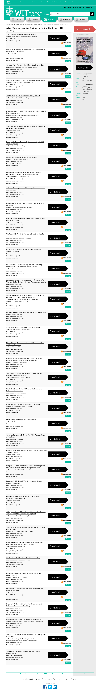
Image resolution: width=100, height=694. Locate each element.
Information (66, 20)
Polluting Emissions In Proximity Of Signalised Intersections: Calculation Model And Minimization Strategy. (24, 543)
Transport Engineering (37, 24)
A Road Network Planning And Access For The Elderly (23, 404)
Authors (82, 20)
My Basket (67, 8)
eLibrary (50, 20)
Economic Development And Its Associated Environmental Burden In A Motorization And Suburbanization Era (24, 359)
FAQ (45, 674)
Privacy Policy (69, 679)
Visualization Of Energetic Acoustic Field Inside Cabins (23, 651)
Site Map (75, 679)
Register (75, 8)
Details (68, 46)
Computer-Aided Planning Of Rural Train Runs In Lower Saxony (26, 65)
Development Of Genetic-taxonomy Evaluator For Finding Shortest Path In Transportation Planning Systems (24, 266)
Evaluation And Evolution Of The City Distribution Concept (24, 481)
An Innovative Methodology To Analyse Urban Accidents (23, 619)
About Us (23, 674)
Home (7, 24)
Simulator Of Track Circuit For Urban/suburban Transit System (25, 80)
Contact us (88, 8)
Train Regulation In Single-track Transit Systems (21, 34)
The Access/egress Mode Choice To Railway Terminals (23, 96)
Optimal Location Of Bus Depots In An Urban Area (21, 157)
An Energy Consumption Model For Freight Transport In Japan (25, 188)
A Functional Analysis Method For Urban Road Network (23, 327)
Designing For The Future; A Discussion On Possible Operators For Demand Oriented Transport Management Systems (26, 467)
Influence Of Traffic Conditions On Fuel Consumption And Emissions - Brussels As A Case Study (24, 605)
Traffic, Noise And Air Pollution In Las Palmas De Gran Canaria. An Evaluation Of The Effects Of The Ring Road (26, 513)
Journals (35, 20)
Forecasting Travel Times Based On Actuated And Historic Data (26, 312)
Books (19, 20)
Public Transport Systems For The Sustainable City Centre (24, 249)
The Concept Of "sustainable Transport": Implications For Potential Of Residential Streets (24, 374)
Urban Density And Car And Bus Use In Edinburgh (21, 420)
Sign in (81, 8)
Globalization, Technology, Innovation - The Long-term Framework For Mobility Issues (23, 497)
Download (55, 38)
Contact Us (35, 674)
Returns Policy (62, 679)
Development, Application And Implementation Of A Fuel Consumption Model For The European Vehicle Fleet (23, 173)
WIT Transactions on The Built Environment (23, 24)
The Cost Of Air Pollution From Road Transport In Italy (23, 558)
